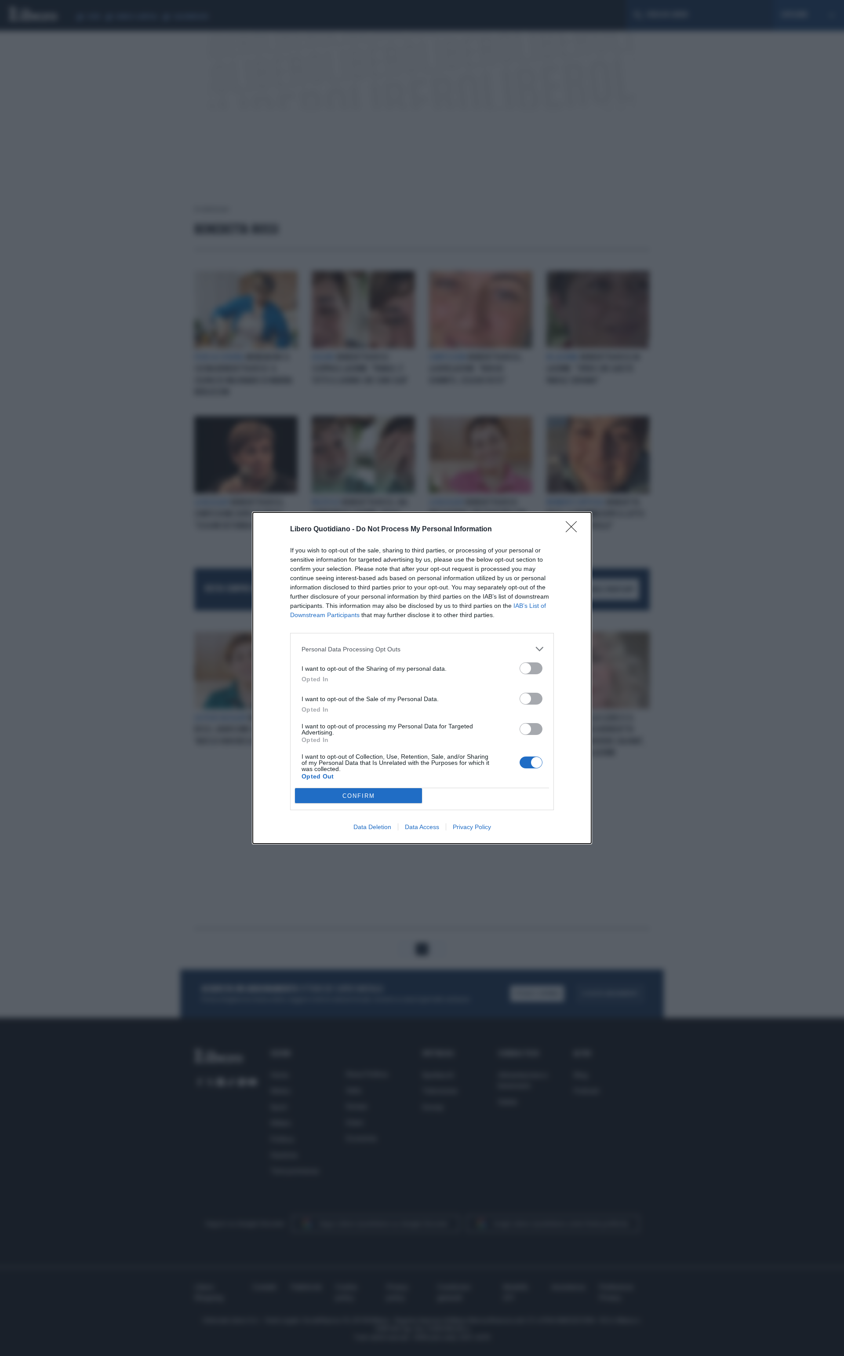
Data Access (422, 826)
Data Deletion (372, 826)
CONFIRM (358, 796)
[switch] (531, 668)
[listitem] (422, 649)
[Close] (574, 529)
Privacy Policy (472, 826)
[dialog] (422, 678)
